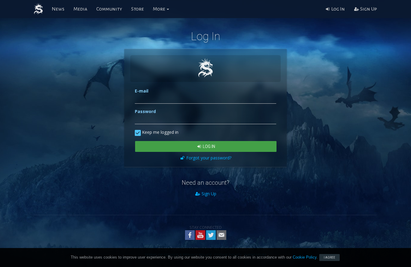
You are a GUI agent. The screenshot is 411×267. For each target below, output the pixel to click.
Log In (337, 9)
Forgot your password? (208, 158)
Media (80, 9)
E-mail (141, 91)
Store (137, 9)
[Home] (38, 9)
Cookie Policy (305, 257)
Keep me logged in (159, 132)
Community (109, 9)
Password (145, 111)
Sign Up (368, 9)
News (58, 9)
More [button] (159, 9)
